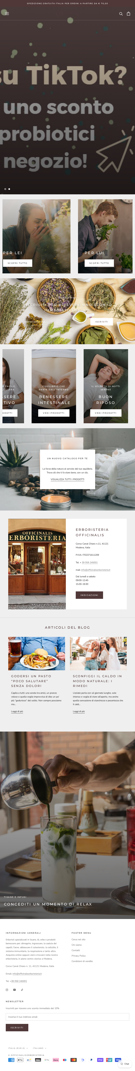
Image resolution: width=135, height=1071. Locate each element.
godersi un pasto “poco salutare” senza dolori (31, 681)
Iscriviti (101, 321)
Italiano (38, 1048)
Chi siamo (77, 944)
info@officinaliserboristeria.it (95, 569)
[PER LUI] (93, 236)
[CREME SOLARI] (75, 386)
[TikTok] (22, 990)
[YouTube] (14, 990)
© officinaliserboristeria (26, 1055)
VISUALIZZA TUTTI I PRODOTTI (67, 479)
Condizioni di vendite (82, 961)
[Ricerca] (121, 13)
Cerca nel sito (78, 939)
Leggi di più (17, 711)
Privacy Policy (79, 955)
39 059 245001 (90, 562)
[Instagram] (7, 990)
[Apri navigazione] (7, 13)
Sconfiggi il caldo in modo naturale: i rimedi (97, 681)
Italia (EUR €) (16, 1048)
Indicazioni (89, 595)
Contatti (76, 950)
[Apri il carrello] (128, 13)
